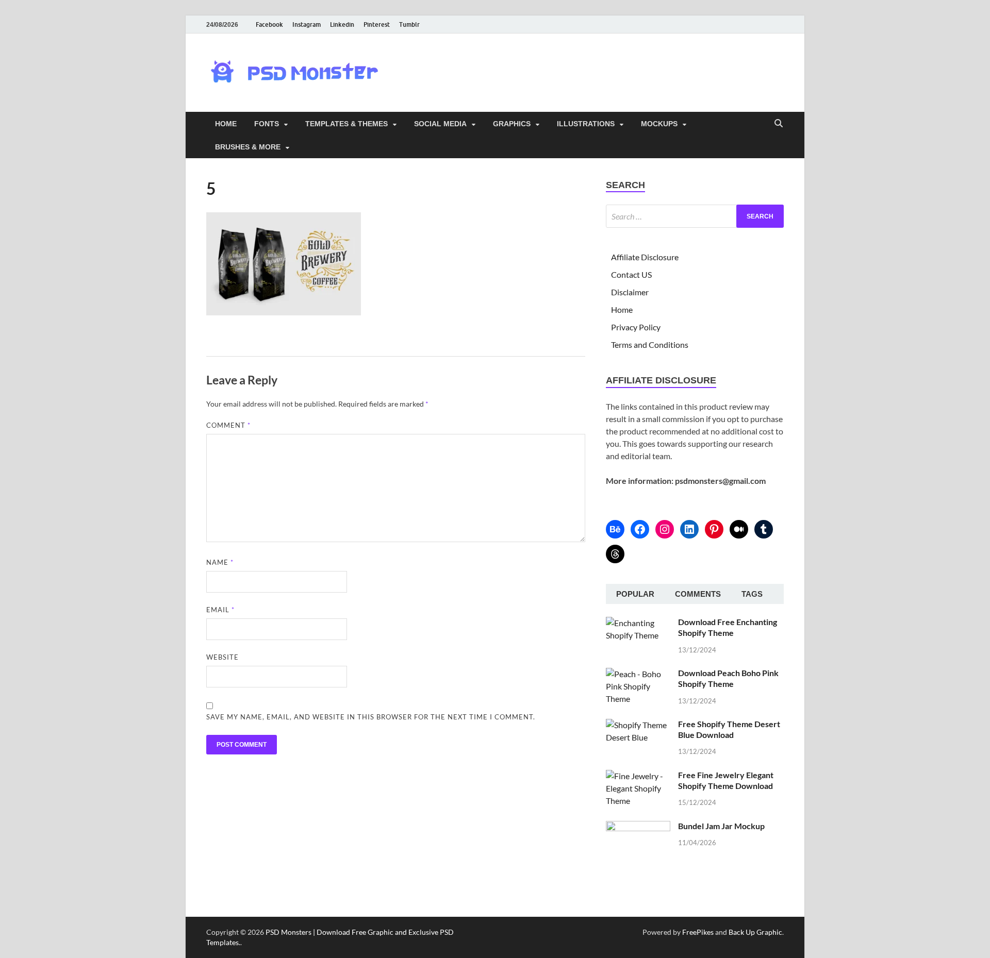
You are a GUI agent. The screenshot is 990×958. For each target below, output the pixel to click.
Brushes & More (247, 147)
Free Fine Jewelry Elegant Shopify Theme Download (725, 780)
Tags (752, 594)
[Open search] (778, 124)
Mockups (659, 124)
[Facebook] (640, 529)
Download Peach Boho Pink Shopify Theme (728, 678)
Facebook (269, 24)
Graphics (512, 124)
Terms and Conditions (649, 344)
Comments (698, 594)
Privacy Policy (636, 327)
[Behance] (615, 529)
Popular (635, 594)
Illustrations (586, 124)
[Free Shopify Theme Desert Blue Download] (638, 725)
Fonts (266, 124)
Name (220, 562)
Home (226, 124)
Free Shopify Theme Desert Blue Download (729, 729)
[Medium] (739, 529)
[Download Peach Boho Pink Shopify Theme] (638, 674)
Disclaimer (630, 292)
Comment (228, 425)
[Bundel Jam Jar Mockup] (638, 827)
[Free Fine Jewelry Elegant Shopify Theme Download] (638, 776)
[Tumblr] (763, 529)
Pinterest (377, 24)
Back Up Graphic (755, 932)
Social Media (440, 124)
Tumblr (409, 24)
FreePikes (698, 932)
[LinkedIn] (689, 529)
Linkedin (342, 24)
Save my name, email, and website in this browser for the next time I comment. (370, 717)
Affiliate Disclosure (645, 257)
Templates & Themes (346, 124)
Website (222, 657)
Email (220, 610)
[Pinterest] (714, 529)
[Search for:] (695, 216)
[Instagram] (664, 529)
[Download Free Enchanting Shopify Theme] (638, 623)
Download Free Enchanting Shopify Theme (727, 627)
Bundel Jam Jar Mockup (721, 826)
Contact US (631, 274)
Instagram (306, 24)
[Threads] (615, 554)
